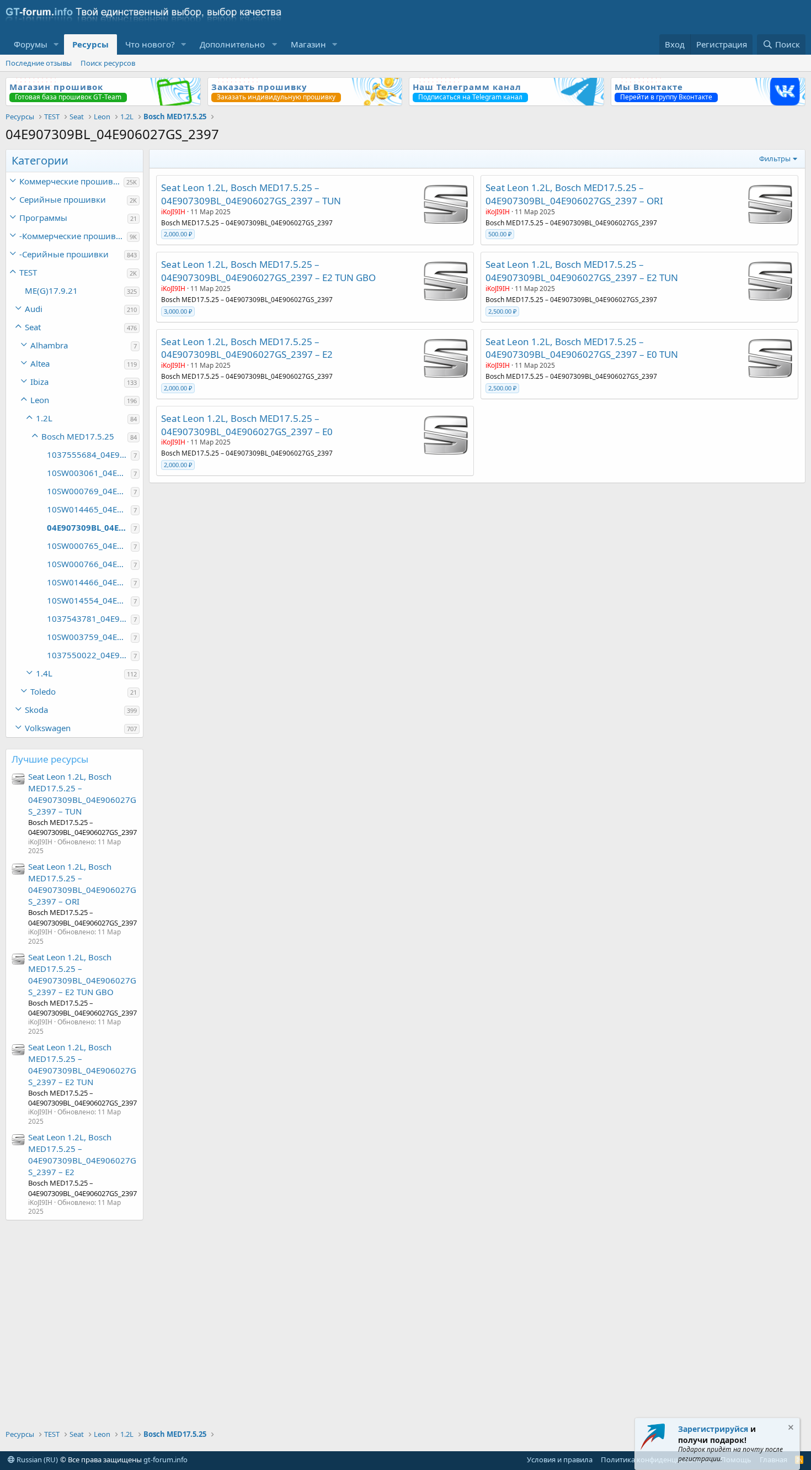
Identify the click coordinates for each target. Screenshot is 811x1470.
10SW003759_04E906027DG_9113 (89, 636)
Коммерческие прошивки (71, 181)
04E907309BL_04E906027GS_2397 (89, 527)
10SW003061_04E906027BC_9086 (89, 472)
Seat (33, 326)
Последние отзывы (39, 63)
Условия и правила (560, 1459)
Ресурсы (90, 44)
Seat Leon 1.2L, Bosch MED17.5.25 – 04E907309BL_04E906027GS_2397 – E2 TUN (82, 1064)
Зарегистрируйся (713, 1429)
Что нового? (150, 44)
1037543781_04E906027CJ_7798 (89, 618)
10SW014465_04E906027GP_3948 (89, 509)
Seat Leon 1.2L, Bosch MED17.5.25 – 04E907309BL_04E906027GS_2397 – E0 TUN (581, 348)
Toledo (43, 691)
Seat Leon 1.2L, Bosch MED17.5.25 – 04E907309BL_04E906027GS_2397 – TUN (82, 794)
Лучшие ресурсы (50, 759)
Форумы (30, 44)
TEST (28, 272)
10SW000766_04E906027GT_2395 (89, 563)
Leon (39, 399)
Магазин (308, 44)
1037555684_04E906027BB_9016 (89, 454)
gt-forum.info (165, 1459)
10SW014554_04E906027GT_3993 (89, 600)
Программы (43, 217)
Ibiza (39, 381)
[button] (56, 44)
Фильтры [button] (775, 158)
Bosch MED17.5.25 (77, 436)
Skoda (36, 709)
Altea (40, 363)
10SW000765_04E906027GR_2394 (89, 545)
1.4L (44, 673)
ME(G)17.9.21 (51, 290)
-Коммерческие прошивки (72, 235)
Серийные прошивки (62, 199)
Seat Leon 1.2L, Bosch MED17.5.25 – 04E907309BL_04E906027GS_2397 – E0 (247, 425)
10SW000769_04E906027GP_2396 (89, 490)
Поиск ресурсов (108, 63)
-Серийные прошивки (64, 254)
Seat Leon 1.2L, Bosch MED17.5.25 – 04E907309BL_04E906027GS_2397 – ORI (82, 884)
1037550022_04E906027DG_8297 (89, 654)
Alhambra (49, 345)
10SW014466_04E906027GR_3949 (89, 582)
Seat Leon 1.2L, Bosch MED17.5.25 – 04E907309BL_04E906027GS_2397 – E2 (82, 1154)
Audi (33, 308)
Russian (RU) (36, 1459)
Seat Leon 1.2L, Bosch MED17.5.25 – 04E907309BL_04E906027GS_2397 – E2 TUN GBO (82, 974)
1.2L (44, 418)
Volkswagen (48, 727)
